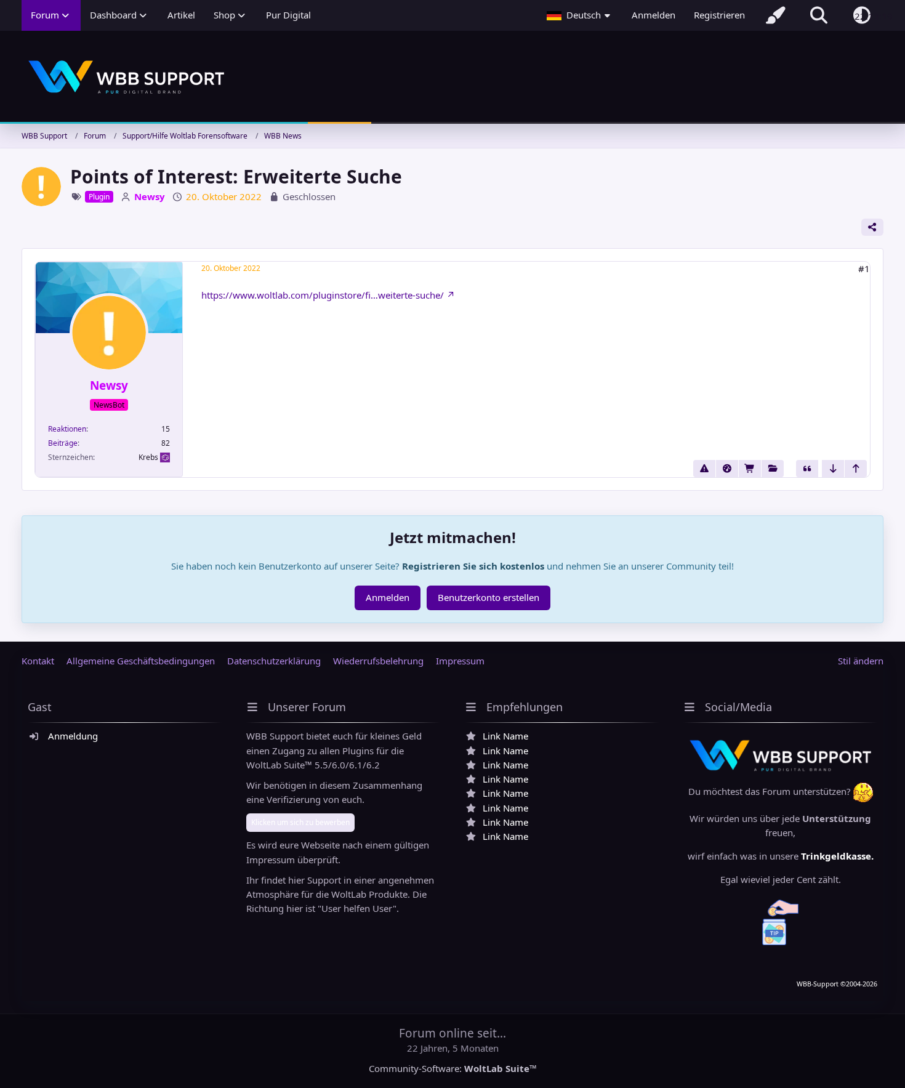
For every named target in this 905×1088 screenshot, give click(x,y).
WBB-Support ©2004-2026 (837, 984)
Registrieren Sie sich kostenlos (473, 566)
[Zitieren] (807, 468)
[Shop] (750, 468)
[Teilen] (872, 227)
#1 (864, 268)
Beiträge (63, 443)
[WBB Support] (452, 77)
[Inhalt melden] (704, 468)
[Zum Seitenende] (833, 468)
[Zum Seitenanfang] (856, 468)
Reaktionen (67, 429)
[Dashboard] (727, 468)
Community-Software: (453, 1068)
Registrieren (719, 15)
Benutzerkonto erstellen (488, 597)
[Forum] (773, 468)
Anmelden (653, 15)
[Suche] (818, 15)
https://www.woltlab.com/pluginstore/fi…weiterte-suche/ (322, 295)
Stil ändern (860, 661)
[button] (579, 15)
